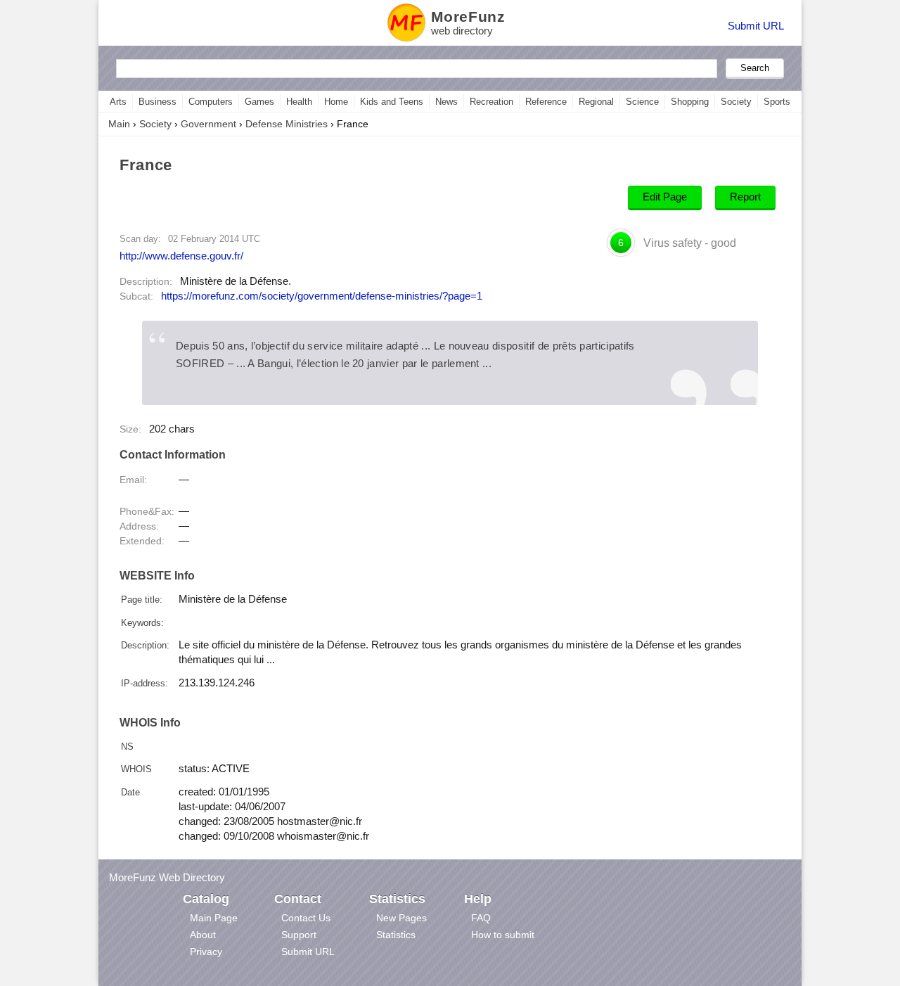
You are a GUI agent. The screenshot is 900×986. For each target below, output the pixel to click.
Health (299, 101)
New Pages (401, 917)
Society (736, 101)
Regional (596, 101)
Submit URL (756, 26)
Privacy (206, 951)
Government (208, 123)
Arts (118, 101)
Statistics (396, 934)
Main (119, 123)
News (446, 101)
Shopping (690, 101)
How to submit (502, 934)
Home (336, 101)
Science (642, 101)
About (203, 934)
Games (259, 101)
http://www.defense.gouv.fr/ (181, 256)
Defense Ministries (286, 123)
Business (157, 101)
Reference (546, 101)
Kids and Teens (391, 101)
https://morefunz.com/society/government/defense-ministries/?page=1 (321, 296)
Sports (777, 101)
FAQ (481, 917)
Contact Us (305, 917)
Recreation (491, 101)
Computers (210, 101)
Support (298, 934)
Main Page (214, 917)
